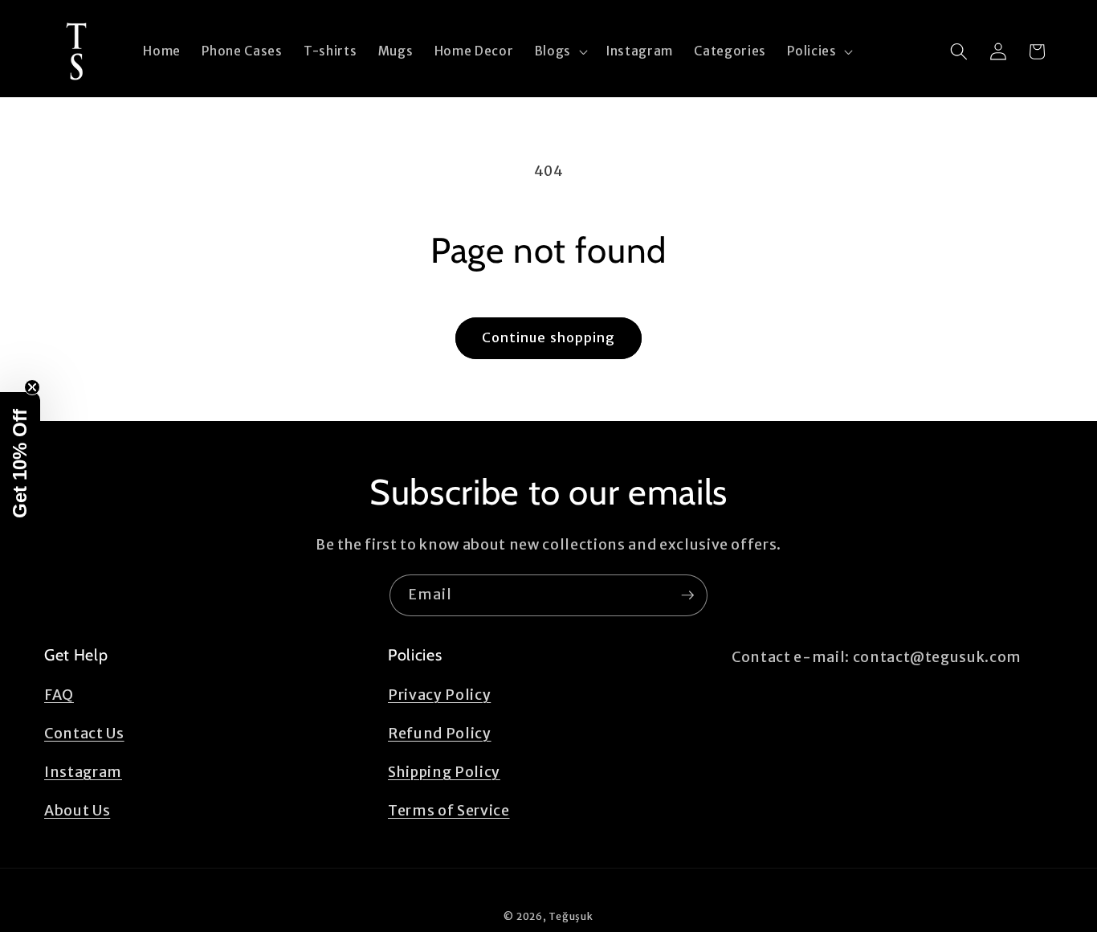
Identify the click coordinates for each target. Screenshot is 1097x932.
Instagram (83, 773)
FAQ (59, 696)
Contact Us (84, 734)
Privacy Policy (439, 696)
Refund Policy (439, 734)
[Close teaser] (32, 387)
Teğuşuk (570, 916)
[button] (559, 51)
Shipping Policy (444, 773)
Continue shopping (549, 337)
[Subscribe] (687, 595)
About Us (77, 811)
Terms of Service (449, 811)
